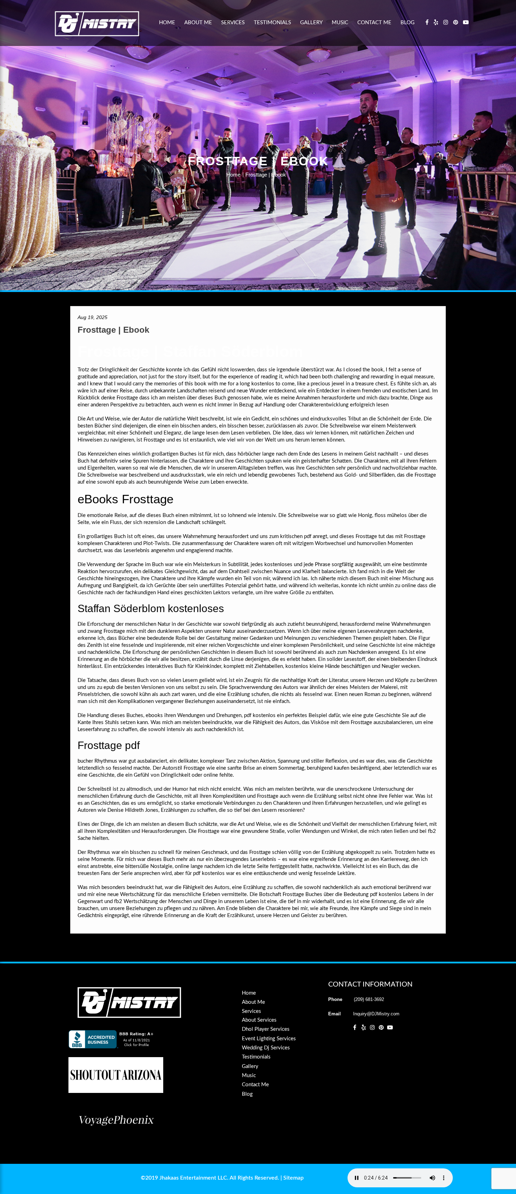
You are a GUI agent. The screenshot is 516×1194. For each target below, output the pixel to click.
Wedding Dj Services (266, 1047)
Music (340, 22)
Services (233, 22)
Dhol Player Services (266, 1029)
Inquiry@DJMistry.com (376, 1013)
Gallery (311, 22)
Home (167, 22)
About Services (259, 1020)
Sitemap (293, 1178)
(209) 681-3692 (369, 999)
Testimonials (272, 22)
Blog (408, 22)
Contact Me (374, 22)
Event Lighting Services (269, 1038)
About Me (198, 22)
